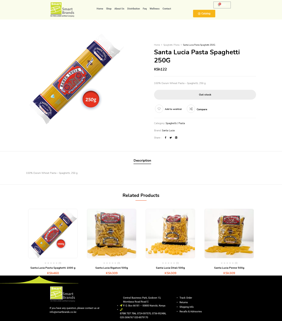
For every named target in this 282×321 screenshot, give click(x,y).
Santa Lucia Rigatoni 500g (111, 268)
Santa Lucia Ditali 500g (170, 268)
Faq (145, 8)
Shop (108, 8)
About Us (119, 8)
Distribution (133, 8)
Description (142, 160)
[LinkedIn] (176, 137)
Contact (167, 8)
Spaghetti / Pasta (171, 44)
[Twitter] (171, 137)
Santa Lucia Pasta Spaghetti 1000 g (52, 268)
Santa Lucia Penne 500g (229, 268)
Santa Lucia (168, 130)
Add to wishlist (173, 109)
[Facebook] (165, 137)
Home (100, 8)
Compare (202, 109)
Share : (158, 137)
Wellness (155, 8)
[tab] (142, 161)
